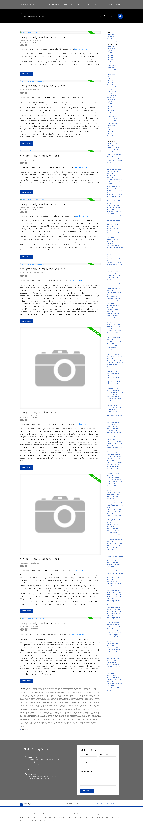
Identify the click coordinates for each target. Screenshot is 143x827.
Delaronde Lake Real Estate (76, 696)
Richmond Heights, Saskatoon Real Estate (67, 716)
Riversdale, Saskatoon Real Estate (83, 716)
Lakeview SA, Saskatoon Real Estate (51, 706)
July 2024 (109, 102)
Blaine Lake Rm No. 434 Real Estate (90, 691)
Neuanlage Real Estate (25, 713)
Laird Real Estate (27, 706)
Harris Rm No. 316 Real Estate (60, 704)
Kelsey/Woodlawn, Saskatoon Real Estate (50, 705)
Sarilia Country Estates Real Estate (84, 718)
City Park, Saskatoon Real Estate (58, 695)
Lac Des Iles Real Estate (114, 407)
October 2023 (111, 121)
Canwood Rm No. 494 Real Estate (65, 694)
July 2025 (110, 76)
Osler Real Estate (79, 713)
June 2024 (110, 104)
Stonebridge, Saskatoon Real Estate (56, 721)
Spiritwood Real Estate (28, 721)
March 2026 (110, 59)
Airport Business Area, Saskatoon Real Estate (50, 688)
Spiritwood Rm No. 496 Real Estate (40, 721)
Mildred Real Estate (86, 711)
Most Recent (111, 46)
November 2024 (112, 93)
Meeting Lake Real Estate (70, 709)
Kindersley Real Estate (64, 705)
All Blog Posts (111, 34)
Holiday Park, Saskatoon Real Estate (84, 704)
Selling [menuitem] (80, 4)
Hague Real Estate (24, 704)
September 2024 (112, 98)
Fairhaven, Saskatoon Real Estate (75, 701)
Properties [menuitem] (55, 4)
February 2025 (111, 87)
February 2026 (111, 61)
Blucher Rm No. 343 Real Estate (26, 692)
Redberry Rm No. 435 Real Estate (50, 716)
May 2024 (110, 106)
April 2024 (110, 108)
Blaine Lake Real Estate (78, 691)
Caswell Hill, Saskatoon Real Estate (80, 694)
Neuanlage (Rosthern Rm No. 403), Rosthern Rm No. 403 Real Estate (84, 712)
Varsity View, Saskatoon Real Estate (80, 722)
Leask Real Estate (27, 708)
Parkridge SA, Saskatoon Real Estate (58, 715)
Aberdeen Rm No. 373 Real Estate (34, 688)
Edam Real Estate (54, 699)
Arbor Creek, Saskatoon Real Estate (79, 688)
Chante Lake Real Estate (35, 695)
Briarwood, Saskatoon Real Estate (65, 692)
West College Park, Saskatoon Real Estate (83, 723)
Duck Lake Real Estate (87, 696)
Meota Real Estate (80, 709)
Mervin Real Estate (88, 709)
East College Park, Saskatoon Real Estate (65, 698)
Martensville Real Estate (68, 708)
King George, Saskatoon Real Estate (76, 705)
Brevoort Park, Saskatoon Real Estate (50, 692)
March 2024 (110, 110)
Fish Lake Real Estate (87, 701)
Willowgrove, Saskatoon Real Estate (83, 725)
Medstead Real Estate (44, 709)
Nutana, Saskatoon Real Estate (68, 713)
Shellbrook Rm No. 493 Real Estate (50, 719)
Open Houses (111, 39)
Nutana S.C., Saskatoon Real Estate (53, 713)
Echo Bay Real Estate (45, 699)
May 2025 (110, 81)
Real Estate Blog (112, 41)
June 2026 (110, 53)
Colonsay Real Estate (91, 695)
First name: (84, 754)
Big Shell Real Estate (44, 691)
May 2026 (110, 55)
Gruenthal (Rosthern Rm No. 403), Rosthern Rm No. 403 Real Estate (74, 702)
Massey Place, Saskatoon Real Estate (81, 708)
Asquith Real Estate (91, 688)
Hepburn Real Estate (71, 704)
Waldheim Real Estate (50, 723)
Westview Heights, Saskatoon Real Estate (52, 725)
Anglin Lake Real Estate (66, 688)
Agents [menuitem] (65, 4)
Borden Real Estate (38, 692)
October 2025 (111, 70)
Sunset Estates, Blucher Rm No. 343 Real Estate (74, 721)
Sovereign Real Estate (114, 609)
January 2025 (111, 89)
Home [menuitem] (48, 4)
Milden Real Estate (48, 711)
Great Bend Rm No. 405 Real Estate (52, 702)
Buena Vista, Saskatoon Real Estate (27, 694)
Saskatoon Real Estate (114, 590)
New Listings (110, 37)
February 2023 (111, 138)
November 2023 (112, 119)
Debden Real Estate (65, 696)
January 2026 (111, 63)
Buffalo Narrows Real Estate (41, 694)
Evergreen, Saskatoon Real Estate (60, 701)
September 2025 (112, 72)
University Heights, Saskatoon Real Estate (49, 722)
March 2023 (110, 136)
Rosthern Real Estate (24, 718)
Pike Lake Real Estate (82, 715)
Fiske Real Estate (95, 701)
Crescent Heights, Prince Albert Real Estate (41, 696)
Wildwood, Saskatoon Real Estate (68, 725)
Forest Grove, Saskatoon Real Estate (27, 702)
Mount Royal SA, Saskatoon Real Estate (61, 712)
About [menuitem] (93, 4)
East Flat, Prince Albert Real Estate (81, 698)
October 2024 (111, 95)
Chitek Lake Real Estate (46, 695)
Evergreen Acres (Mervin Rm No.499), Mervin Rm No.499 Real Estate (115, 326)
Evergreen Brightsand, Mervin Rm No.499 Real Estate (41, 701)
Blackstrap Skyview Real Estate (65, 691)
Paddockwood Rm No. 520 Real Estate (28, 715)
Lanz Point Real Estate (80, 706)
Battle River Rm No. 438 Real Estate (67, 689)
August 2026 (111, 49)
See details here (80, 49)
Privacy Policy (100, 804)
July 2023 (109, 127)
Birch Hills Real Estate (53, 691)
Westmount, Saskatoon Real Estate (35, 725)
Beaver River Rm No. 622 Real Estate (83, 689)
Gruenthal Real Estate (93, 702)
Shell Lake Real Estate (28, 719)
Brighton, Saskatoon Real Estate (80, 692)
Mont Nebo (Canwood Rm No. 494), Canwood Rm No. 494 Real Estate (38, 712)
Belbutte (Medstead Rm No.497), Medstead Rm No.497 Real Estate (114, 182)
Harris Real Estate (50, 704)
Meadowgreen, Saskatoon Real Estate (31, 709)
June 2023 (110, 129)
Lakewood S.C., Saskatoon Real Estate (67, 706)
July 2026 (110, 51)
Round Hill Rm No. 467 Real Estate (51, 718)
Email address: (86, 763)
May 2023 (110, 132)
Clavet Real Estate (70, 695)
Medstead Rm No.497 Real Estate (57, 709)
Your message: (86, 771)
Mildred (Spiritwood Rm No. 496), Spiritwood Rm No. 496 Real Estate (66, 711)
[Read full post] (60, 33)
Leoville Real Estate (48, 708)
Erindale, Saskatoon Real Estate (73, 699)
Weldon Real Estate (69, 723)
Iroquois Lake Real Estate (32, 42)
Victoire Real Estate (41, 723)
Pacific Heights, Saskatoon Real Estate (91, 713)
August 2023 (111, 125)
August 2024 (111, 100)
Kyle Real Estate (88, 705)
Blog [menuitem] (87, 4)
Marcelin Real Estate (57, 708)
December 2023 (112, 117)
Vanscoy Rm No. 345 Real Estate (65, 722)
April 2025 (110, 83)
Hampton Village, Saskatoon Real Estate (37, 704)
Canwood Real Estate (52, 694)
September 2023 (112, 123)
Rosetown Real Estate (95, 716)
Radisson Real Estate (38, 716)
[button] (29, 769)
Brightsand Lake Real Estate (93, 692)
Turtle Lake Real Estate (25, 722)
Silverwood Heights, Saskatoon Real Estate (82, 719)
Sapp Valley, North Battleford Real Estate (67, 718)
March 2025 (110, 85)
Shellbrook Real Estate (38, 719)
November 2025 (112, 68)
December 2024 (112, 91)
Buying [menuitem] (72, 4)
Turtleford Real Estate (34, 722)
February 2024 (111, 112)
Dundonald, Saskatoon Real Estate (34, 698)
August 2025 (111, 74)
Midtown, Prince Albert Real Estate (35, 711)
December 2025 (112, 66)
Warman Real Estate (60, 723)
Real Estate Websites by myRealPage (114, 804)
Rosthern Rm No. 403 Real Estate (36, 718)
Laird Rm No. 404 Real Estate (37, 706)
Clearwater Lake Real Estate (80, 695)
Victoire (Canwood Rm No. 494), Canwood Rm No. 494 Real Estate (114, 650)
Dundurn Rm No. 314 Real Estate (49, 698)
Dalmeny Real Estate (55, 696)
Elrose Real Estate (62, 699)
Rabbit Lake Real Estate (28, 716)
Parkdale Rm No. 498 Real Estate (43, 715)
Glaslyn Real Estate (40, 702)
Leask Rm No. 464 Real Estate (37, 708)
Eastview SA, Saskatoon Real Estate (32, 699)
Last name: (103, 754)
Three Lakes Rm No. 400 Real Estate (92, 721)
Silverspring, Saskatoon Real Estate (65, 719)
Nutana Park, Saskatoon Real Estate (38, 713)
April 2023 (110, 134)
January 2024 (111, 114)
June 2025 (110, 78)
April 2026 (110, 57)
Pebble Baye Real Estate (72, 715)
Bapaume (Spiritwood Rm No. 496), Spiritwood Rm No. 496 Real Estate (44, 689)
